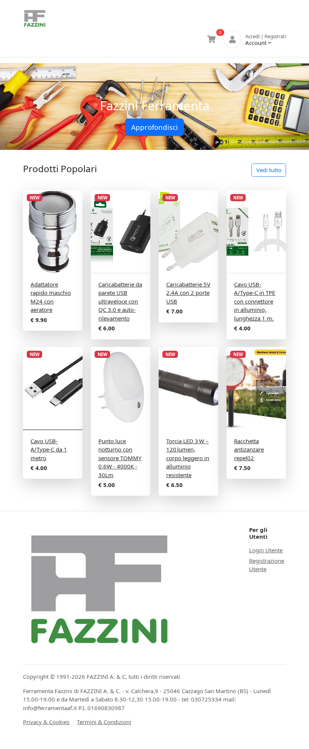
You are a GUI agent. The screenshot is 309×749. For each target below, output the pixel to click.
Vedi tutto (268, 170)
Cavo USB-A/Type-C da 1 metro (49, 449)
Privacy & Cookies (46, 722)
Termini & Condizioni (104, 722)
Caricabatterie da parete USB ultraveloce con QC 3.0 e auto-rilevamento (120, 301)
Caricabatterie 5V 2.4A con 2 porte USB (188, 292)
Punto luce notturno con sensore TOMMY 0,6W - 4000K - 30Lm (119, 458)
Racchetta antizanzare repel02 (249, 449)
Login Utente (266, 550)
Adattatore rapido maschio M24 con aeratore (51, 297)
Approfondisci (154, 127)
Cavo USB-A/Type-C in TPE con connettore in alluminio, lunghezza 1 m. (254, 301)
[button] (23, 106)
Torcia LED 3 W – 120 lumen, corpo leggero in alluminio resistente (187, 458)
